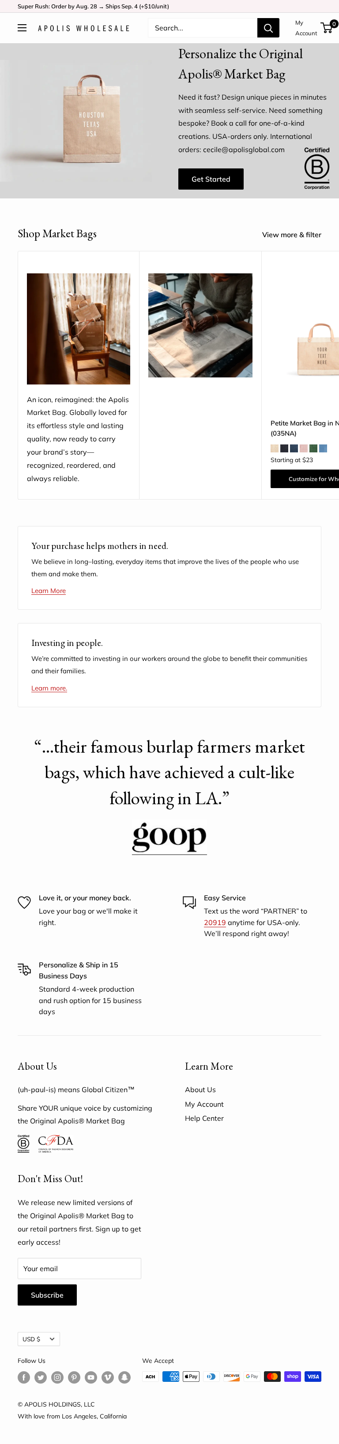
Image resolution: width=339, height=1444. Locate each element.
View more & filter (292, 234)
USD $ (31, 1339)
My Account (306, 28)
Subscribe (47, 1295)
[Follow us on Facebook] (24, 1377)
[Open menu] (22, 27)
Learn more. (49, 688)
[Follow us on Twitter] (40, 1377)
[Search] (268, 27)
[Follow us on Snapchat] (124, 1377)
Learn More (48, 590)
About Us (200, 1089)
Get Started (211, 179)
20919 (215, 922)
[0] (326, 27)
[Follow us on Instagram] (57, 1377)
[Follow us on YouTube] (91, 1377)
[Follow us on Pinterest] (74, 1377)
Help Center (204, 1118)
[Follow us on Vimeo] (108, 1377)
